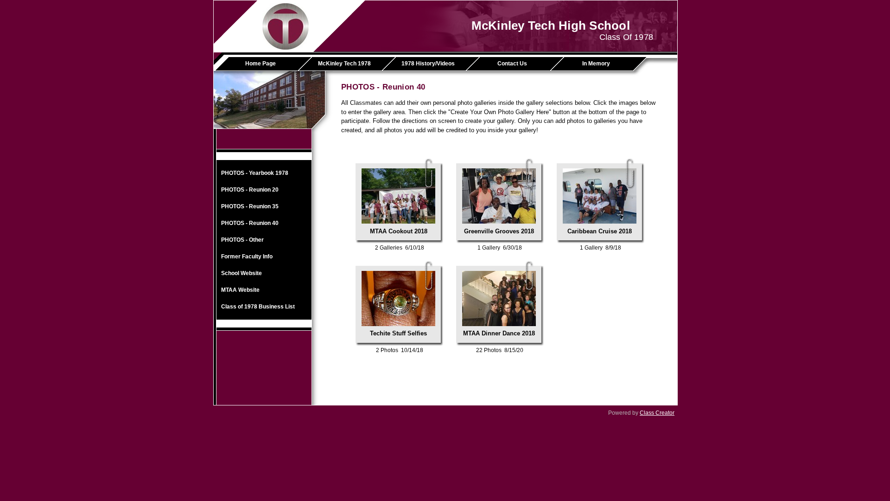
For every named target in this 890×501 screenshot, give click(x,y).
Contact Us (512, 63)
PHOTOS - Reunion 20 (250, 189)
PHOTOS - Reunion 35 (250, 206)
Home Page (260, 63)
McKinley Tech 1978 (344, 63)
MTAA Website (240, 290)
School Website (241, 273)
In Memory (596, 63)
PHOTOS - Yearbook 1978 (254, 173)
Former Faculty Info (247, 256)
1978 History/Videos (428, 63)
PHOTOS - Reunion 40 (250, 223)
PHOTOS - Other (242, 240)
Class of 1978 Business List (258, 306)
